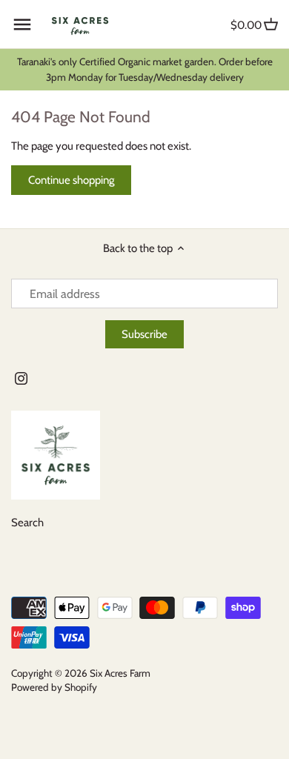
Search (27, 522)
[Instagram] (21, 377)
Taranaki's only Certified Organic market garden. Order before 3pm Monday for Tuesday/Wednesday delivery (145, 69)
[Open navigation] (22, 24)
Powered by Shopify (54, 687)
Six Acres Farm (120, 673)
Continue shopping (71, 180)
